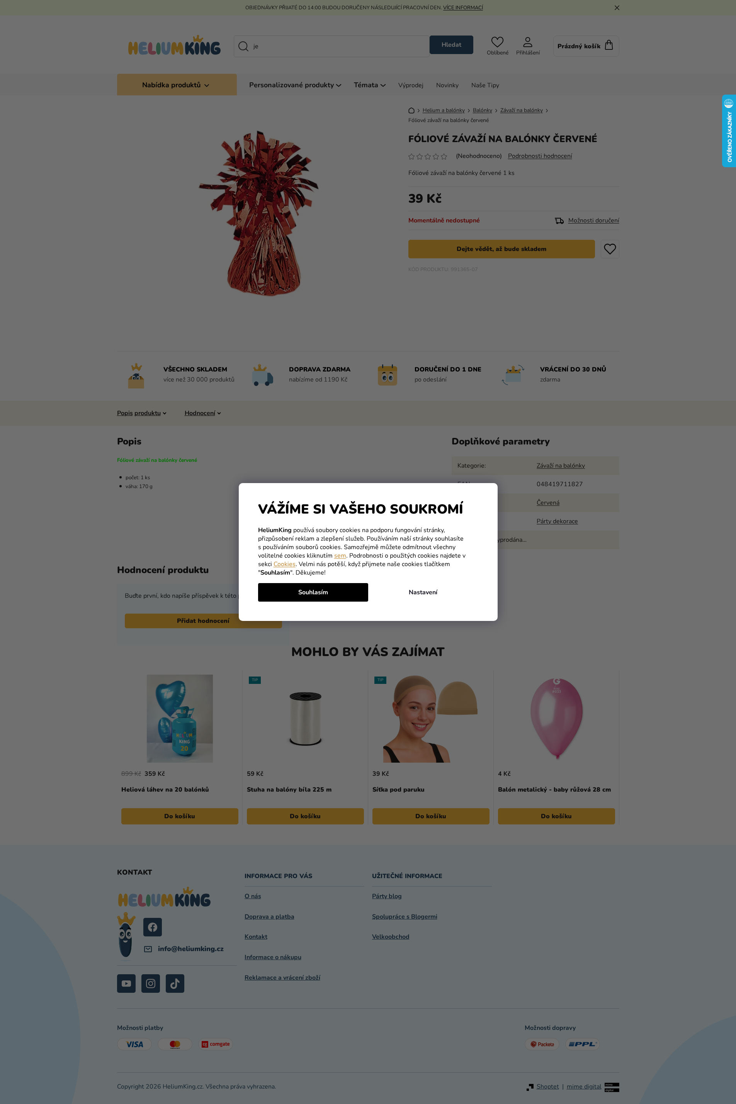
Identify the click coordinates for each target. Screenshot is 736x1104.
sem (340, 555)
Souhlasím (313, 592)
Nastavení (423, 592)
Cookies (285, 564)
